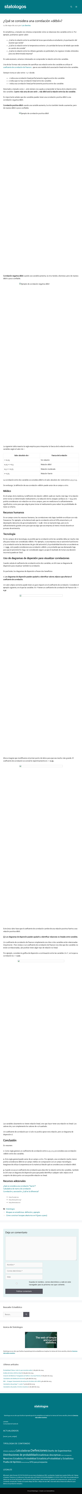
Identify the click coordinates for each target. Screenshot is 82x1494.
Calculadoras (23, 1450)
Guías (62, 1455)
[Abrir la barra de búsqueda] (71, 7)
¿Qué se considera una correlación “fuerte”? (19, 1186)
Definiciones (39, 1450)
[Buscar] (26, 1314)
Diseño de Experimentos (59, 1450)
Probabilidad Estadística (36, 1458)
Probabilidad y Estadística (60, 1458)
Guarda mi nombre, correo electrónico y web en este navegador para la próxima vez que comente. (50, 1283)
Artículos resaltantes (9, 1451)
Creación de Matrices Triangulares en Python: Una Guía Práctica (22, 1376)
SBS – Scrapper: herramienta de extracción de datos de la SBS (21, 1381)
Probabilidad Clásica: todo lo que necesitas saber (17, 1370)
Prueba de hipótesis (12, 1462)
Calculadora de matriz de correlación (17, 1189)
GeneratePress (50, 1491)
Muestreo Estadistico (13, 1458)
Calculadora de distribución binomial (14, 1378)
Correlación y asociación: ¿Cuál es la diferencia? (21, 1191)
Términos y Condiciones (17, 1477)
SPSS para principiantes (38, 1462)
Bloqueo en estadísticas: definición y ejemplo (23, 1212)
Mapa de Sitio (33, 1481)
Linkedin (5, 1421)
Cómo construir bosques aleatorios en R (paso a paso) (26, 1215)
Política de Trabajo (72, 1475)
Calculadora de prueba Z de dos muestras (15, 1387)
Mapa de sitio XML (44, 1481)
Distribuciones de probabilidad (20, 1454)
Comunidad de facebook (10, 1424)
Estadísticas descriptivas (49, 1455)
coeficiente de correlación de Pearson (17, 67)
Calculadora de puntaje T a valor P (13, 1384)
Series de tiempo (25, 1462)
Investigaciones (68, 1455)
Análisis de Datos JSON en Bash (12, 1373)
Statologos (10, 1209)
